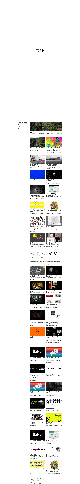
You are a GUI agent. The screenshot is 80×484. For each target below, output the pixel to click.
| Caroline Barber (53, 194)
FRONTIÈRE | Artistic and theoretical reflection (52, 358)
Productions (45, 85)
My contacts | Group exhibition (35, 275)
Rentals (50, 85)
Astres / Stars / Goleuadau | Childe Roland (53, 275)
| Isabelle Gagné (34, 164)
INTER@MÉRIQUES (49, 373)
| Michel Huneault (52, 164)
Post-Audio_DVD (49, 422)
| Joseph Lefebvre (53, 210)
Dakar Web (32, 336)
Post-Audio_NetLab (33, 304)
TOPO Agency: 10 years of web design (36, 422)
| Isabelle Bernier (34, 290)
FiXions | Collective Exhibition (51, 320)
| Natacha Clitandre (37, 211)
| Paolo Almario (50, 179)
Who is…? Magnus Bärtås (50, 290)
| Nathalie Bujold (37, 226)
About (26, 85)
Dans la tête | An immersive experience (53, 454)
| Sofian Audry (49, 259)
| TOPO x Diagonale (36, 259)
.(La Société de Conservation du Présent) (37, 408)
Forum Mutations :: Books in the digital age (37, 373)
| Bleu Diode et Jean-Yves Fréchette (53, 148)
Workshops (38, 85)
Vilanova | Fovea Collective (34, 320)
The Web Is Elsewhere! (50, 408)
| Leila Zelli (34, 179)
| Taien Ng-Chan (50, 226)
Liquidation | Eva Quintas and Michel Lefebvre (52, 337)
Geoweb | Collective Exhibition (51, 242)
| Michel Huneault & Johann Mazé (37, 131)
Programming (32, 85)
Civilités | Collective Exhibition (51, 304)
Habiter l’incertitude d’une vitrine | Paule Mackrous (53, 392)
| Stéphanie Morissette (36, 194)
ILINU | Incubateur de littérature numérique (37, 357)
